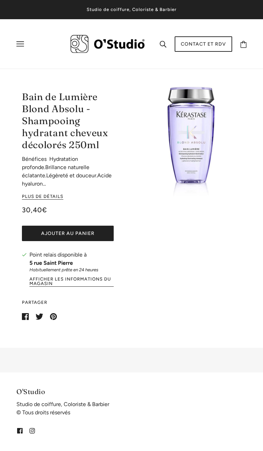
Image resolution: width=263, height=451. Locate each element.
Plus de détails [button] (42, 196)
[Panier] (243, 44)
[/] (107, 43)
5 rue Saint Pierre (51, 263)
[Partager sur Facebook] (26, 316)
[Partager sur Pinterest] (53, 316)
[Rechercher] (163, 44)
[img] (20, 430)
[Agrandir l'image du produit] (191, 141)
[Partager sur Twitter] (40, 316)
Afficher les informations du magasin (70, 281)
